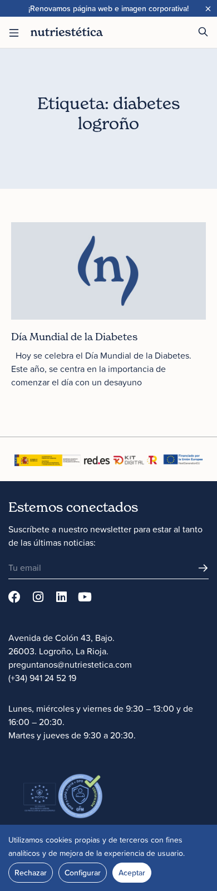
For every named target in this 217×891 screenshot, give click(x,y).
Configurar (83, 872)
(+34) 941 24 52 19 (42, 678)
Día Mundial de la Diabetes (74, 336)
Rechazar (30, 872)
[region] (108, 858)
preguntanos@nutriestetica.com (70, 664)
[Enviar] (203, 568)
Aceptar (132, 872)
